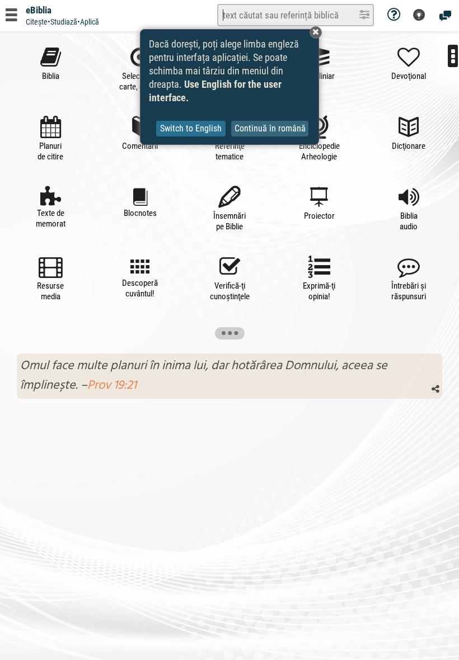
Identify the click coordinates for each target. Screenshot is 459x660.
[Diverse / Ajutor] (394, 15)
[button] (316, 32)
